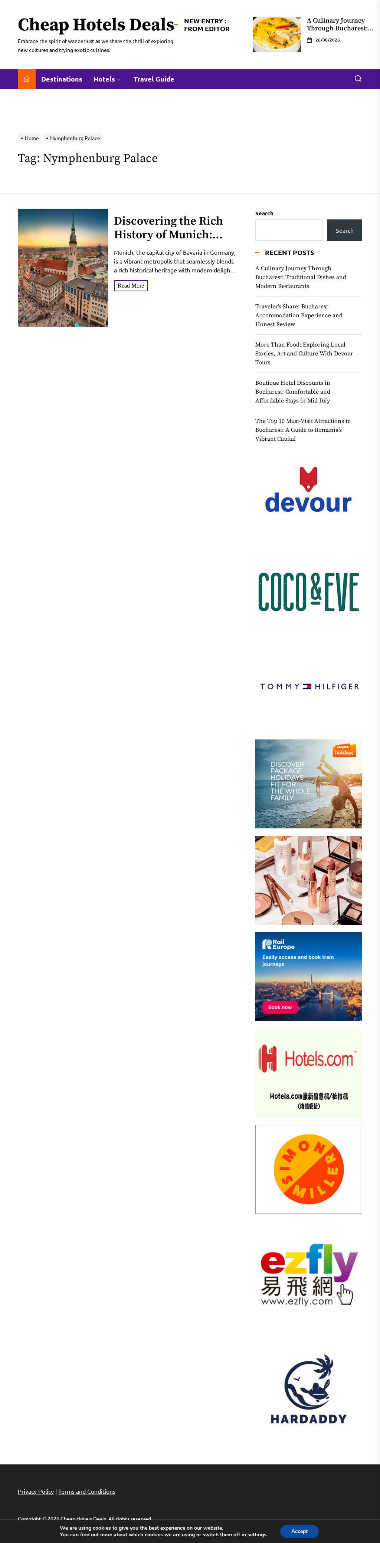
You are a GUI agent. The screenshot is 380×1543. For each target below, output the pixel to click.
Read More (131, 285)
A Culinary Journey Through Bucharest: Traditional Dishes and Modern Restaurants (300, 277)
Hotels (104, 78)
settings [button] (257, 1534)
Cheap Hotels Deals (96, 25)
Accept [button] (299, 1531)
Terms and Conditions (86, 1491)
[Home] (27, 79)
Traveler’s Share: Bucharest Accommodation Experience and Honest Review (299, 315)
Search (264, 213)
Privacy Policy (36, 1491)
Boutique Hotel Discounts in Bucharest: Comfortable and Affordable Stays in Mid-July (292, 391)
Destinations (61, 78)
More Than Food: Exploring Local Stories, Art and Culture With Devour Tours (304, 353)
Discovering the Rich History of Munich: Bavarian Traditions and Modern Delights (169, 242)
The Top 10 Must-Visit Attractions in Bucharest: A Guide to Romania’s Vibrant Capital (303, 430)
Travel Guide (154, 78)
